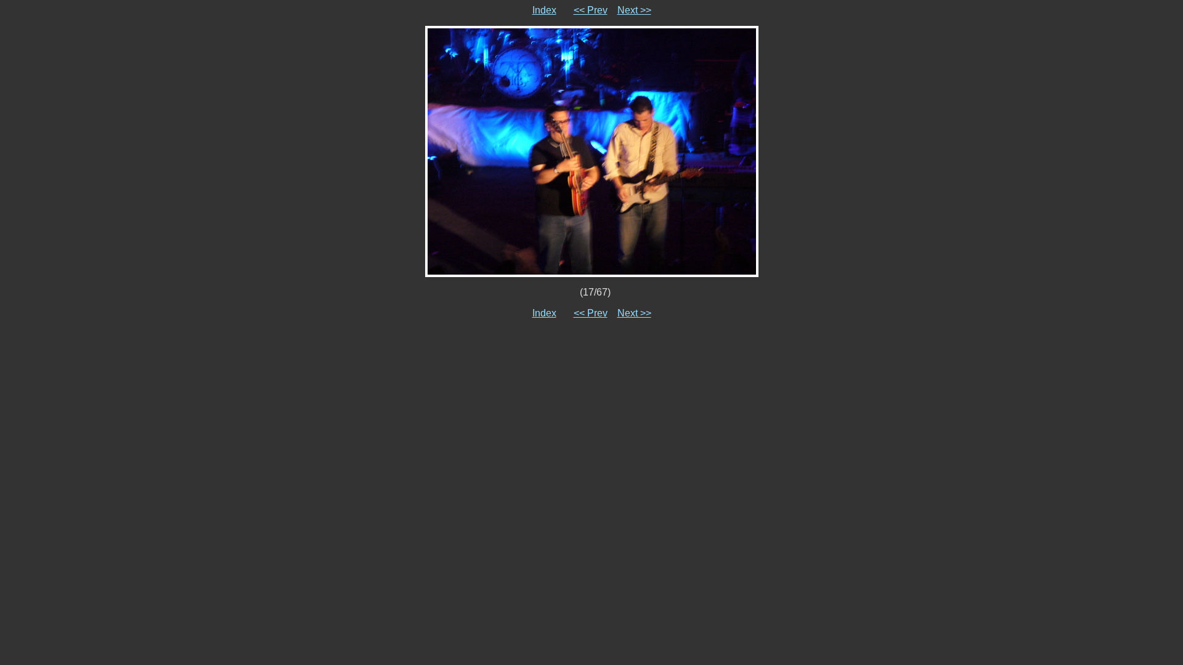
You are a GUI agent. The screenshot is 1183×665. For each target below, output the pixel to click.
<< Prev (591, 10)
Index (544, 10)
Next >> (634, 10)
